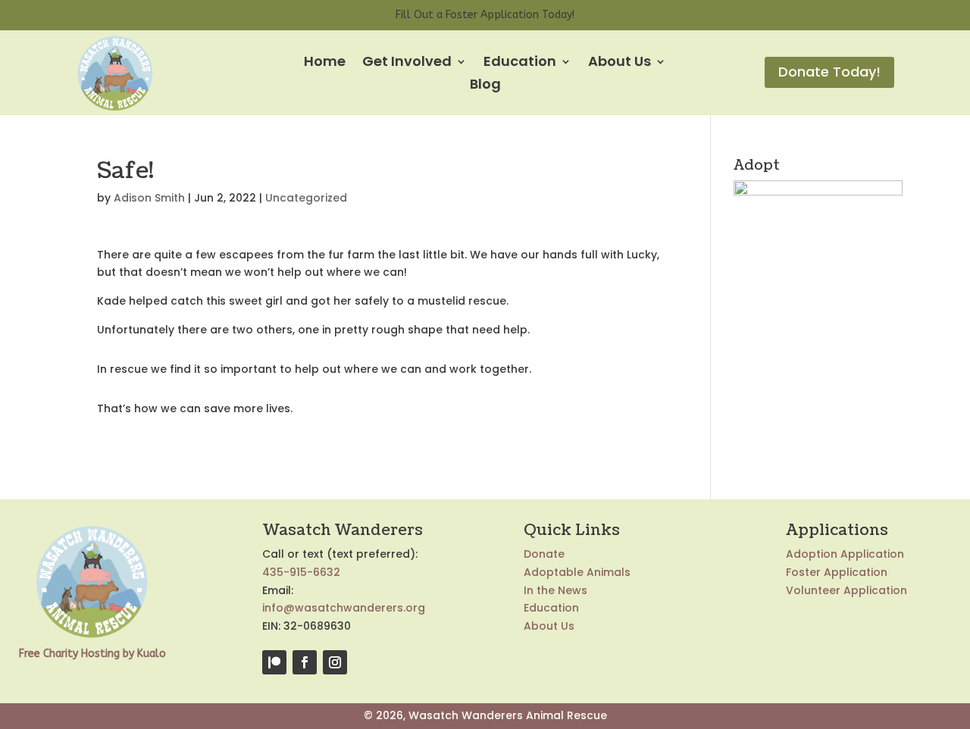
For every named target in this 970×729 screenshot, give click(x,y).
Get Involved (407, 63)
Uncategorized (306, 197)
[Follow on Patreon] (274, 662)
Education (519, 63)
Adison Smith (149, 197)
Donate (544, 554)
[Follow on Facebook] (305, 662)
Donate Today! (829, 71)
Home (325, 63)
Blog (485, 86)
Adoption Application (845, 554)
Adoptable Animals (577, 572)
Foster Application (836, 572)
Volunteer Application (846, 590)
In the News (555, 590)
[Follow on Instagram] (335, 662)
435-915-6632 (301, 572)
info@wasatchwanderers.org (343, 607)
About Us (619, 63)
